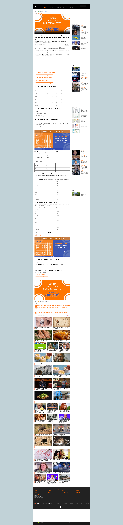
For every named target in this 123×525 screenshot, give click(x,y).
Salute (49, 492)
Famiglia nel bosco (59, 7)
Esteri (63, 490)
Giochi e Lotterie (65, 492)
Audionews (82, 6)
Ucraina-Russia (50, 494)
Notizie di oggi (36, 494)
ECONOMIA (82, 113)
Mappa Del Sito (65, 503)
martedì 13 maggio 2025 (38, 235)
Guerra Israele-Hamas (80, 494)
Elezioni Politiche (65, 494)
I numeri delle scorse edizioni (42, 80)
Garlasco (55, 7)
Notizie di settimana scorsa (38, 497)
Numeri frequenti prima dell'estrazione (44, 79)
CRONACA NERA (83, 155)
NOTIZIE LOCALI (83, 72)
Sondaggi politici (69, 7)
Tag (81, 503)
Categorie (71, 503)
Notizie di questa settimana (38, 496)
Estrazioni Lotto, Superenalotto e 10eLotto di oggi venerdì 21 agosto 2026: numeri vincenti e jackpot (51, 308)
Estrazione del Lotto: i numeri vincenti (43, 70)
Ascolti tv (64, 7)
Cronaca (35, 490)
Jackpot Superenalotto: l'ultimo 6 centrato (44, 82)
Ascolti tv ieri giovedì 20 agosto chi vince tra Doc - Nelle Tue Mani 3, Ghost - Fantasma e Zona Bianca (51, 313)
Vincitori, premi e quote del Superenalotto (44, 75)
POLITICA (82, 108)
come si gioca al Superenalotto (42, 276)
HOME (35, 13)
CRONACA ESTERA (83, 87)
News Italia (87, 503)
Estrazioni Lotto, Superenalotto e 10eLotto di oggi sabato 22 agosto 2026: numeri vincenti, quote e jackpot (52, 306)
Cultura (35, 492)
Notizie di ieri (36, 495)
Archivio (77, 503)
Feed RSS (58, 503)
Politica (49, 490)
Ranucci (73, 7)
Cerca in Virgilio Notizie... (47, 503)
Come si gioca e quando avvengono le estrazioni (45, 83)
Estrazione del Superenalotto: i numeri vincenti (45, 72)
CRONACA (82, 25)
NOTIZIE (40, 7)
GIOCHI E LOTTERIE (39, 13)
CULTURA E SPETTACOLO (84, 77)
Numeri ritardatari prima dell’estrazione (44, 77)
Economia (78, 490)
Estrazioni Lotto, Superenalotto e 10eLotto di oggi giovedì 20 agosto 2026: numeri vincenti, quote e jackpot (52, 310)
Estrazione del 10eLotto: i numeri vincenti (44, 74)
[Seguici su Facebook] (61, 507)
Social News (78, 492)
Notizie (38, 503)
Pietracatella (51, 7)
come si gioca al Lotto (40, 274)
